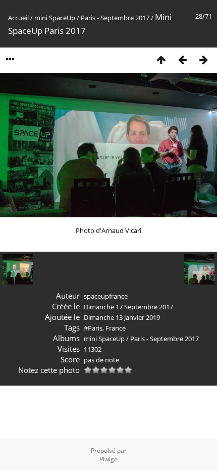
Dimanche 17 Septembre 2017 (128, 306)
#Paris (93, 328)
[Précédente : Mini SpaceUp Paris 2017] (182, 59)
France (115, 328)
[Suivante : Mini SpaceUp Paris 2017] (203, 59)
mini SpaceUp (54, 17)
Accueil (18, 17)
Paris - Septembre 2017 (115, 17)
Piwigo (108, 459)
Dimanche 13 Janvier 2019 (122, 317)
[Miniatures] (161, 59)
